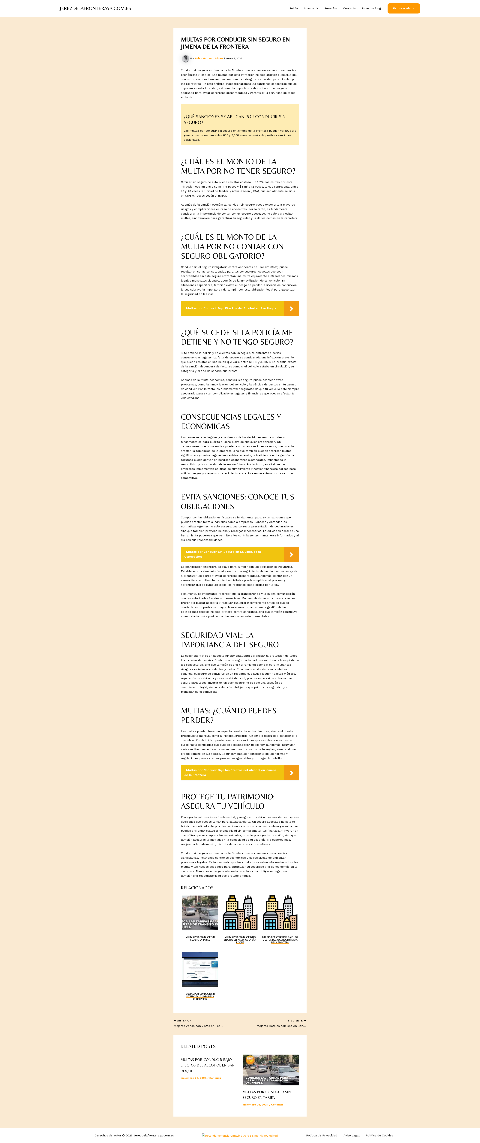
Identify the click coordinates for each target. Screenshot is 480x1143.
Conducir (215, 1077)
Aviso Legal (352, 1135)
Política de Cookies (379, 1135)
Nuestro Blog (371, 8)
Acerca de (311, 8)
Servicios (330, 8)
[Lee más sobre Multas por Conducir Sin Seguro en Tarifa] (271, 1070)
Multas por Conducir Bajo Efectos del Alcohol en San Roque (208, 1065)
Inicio (294, 8)
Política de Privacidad (321, 1135)
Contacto (349, 8)
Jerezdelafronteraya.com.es (95, 8)
